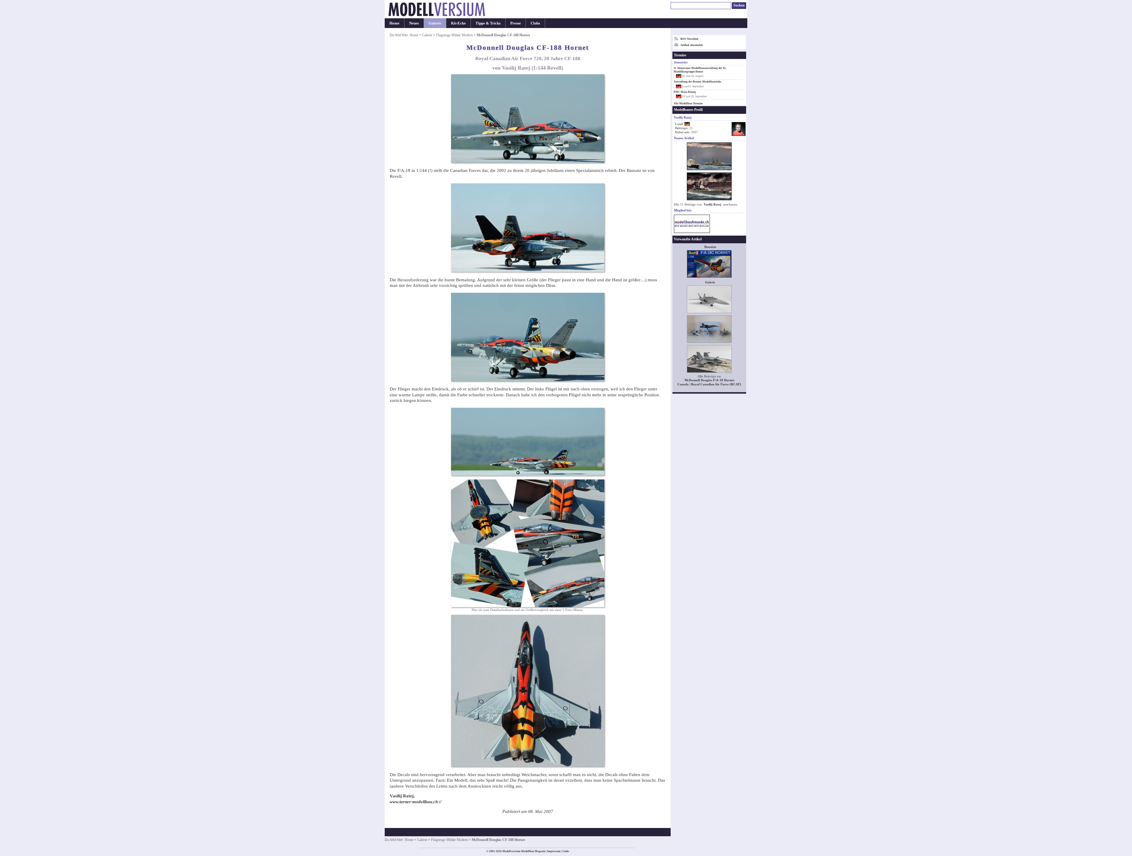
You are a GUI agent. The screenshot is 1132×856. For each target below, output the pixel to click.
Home (394, 23)
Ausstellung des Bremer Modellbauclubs (697, 81)
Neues (414, 23)
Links (565, 851)
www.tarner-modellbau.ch (414, 801)
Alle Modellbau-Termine (688, 103)
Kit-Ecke (458, 23)
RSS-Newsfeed (689, 38)
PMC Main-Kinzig (685, 92)
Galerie (435, 23)
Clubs (535, 23)
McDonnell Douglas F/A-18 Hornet (709, 380)
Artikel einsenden (691, 45)
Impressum (554, 851)
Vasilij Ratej (712, 204)
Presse (515, 23)
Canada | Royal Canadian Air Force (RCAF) (709, 384)
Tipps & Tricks (488, 23)
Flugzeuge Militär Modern (454, 35)
